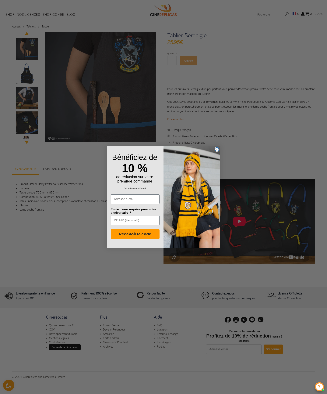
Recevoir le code (135, 234)
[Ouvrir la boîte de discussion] (319, 386)
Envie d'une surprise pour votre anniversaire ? (133, 211)
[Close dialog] (217, 149)
